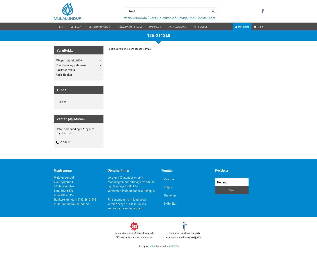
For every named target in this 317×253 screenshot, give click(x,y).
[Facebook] (262, 11)
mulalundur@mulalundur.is (71, 204)
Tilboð (62, 102)
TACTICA (174, 246)
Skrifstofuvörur (65, 70)
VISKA (153, 246)
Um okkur (170, 195)
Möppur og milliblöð (69, 60)
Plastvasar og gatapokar (71, 65)
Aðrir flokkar (64, 74)
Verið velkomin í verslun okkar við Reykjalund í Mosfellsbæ (169, 18)
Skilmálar (170, 203)
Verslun (169, 179)
